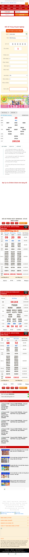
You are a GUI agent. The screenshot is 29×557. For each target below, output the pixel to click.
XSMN (2, 5)
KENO (26, 8)
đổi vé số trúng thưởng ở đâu (11, 508)
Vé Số (11, 280)
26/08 (12, 223)
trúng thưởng (18, 503)
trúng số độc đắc (5, 503)
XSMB (14, 5)
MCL (26, 551)
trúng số (8, 501)
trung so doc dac (14, 501)
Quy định (4, 146)
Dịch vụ (12, 146)
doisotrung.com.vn (16, 0)
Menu (26, 2)
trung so (4, 501)
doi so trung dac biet (10, 506)
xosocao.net (22, 0)
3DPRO (14, 8)
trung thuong (24, 503)
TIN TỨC (26, 5)
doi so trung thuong (19, 506)
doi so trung (12, 503)
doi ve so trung (21, 508)
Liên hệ (19, 146)
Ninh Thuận (16, 338)
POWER (8, 8)
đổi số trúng (22, 504)
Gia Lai (8, 338)
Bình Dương (12, 233)
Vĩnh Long (6, 233)
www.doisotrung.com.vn (14, 336)
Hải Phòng (14, 298)
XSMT (8, 5)
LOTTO (20, 8)
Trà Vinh (19, 233)
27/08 (16, 223)
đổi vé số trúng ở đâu (14, 509)
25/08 (8, 223)
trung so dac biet (22, 501)
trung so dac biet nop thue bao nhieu (11, 504)
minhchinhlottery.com (8, 0)
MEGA (2, 8)
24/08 (3, 223)
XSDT (20, 5)
